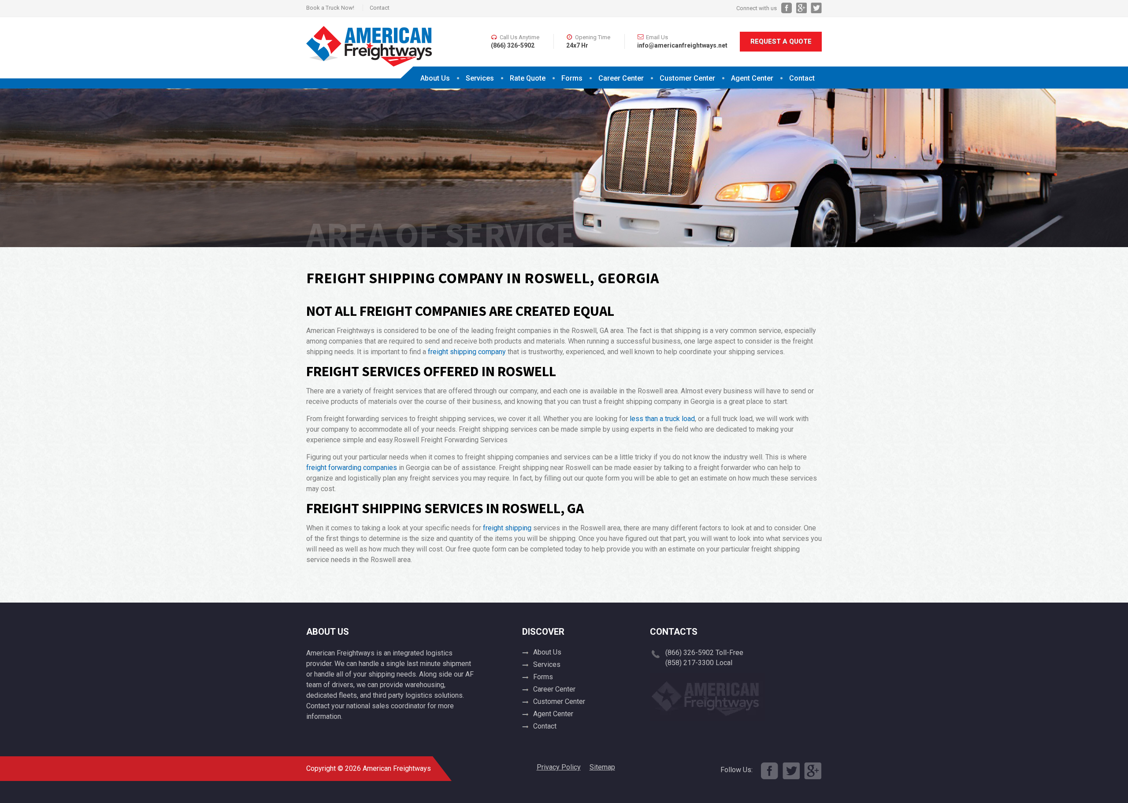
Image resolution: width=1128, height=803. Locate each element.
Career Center (621, 78)
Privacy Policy (559, 767)
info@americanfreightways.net (682, 45)
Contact (380, 7)
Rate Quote (527, 78)
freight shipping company (467, 352)
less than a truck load (662, 418)
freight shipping (507, 528)
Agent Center (752, 78)
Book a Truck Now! (330, 7)
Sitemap (602, 767)
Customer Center (559, 701)
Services (480, 78)
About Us (435, 78)
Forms (572, 78)
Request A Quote (781, 41)
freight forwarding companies (351, 467)
